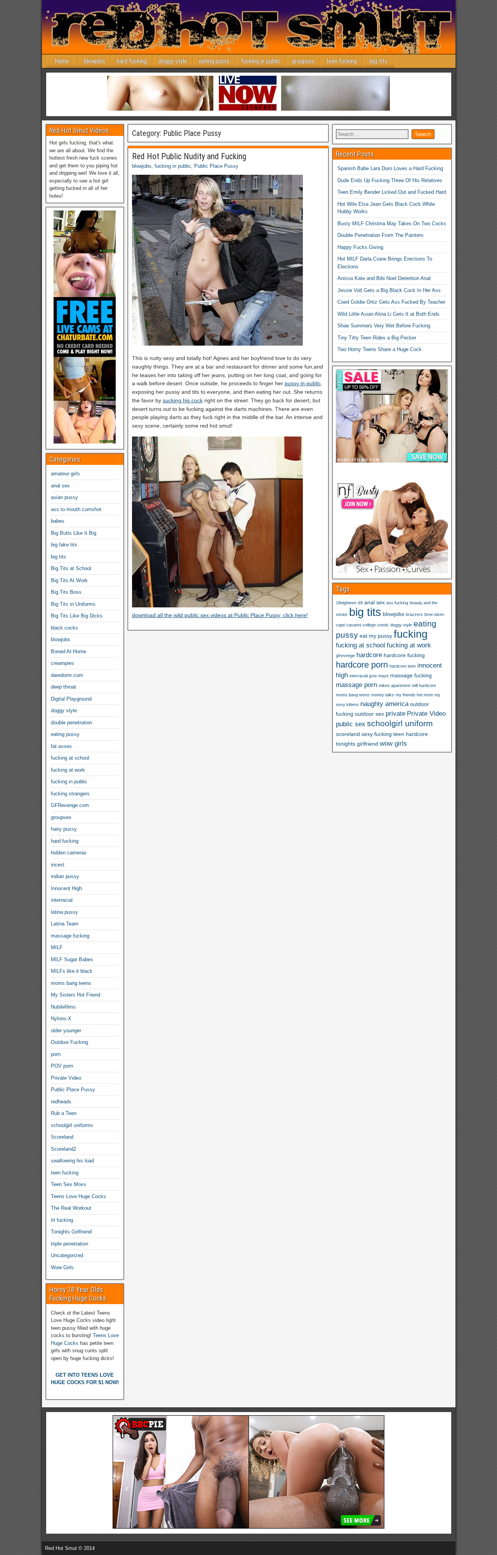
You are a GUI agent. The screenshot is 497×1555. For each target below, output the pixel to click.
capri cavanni (348, 625)
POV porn (62, 1066)
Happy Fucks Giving (360, 247)
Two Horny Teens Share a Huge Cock (379, 349)
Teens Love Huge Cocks (78, 1196)
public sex (350, 724)
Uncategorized (67, 1255)
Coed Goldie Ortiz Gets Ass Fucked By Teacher (391, 302)
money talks (382, 694)
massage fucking (70, 936)
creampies (62, 663)
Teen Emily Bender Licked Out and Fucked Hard (391, 192)
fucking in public (260, 61)
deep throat (63, 687)
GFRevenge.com (70, 805)
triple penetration (69, 1244)
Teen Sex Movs (68, 1184)
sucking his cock (183, 400)
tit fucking (62, 1220)
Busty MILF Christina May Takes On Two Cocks (391, 223)
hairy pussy (64, 829)
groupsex (303, 61)
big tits (378, 61)
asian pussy (64, 497)
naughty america (384, 704)
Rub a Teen (63, 1113)
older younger (66, 1030)
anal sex (60, 486)
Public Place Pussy (216, 166)
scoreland (348, 734)
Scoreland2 (63, 1149)
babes (57, 521)
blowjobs (94, 61)
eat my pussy (376, 636)
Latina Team (64, 924)
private (395, 713)
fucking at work (68, 770)
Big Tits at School (71, 568)
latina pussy (64, 912)
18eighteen (346, 602)
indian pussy (65, 876)
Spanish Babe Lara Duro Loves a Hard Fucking (390, 168)
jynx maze (379, 675)
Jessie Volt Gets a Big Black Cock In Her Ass (389, 290)
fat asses (61, 746)
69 (360, 602)
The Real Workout (71, 1208)
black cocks (64, 628)
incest (57, 865)
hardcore (369, 655)
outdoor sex (369, 714)
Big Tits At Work (69, 580)
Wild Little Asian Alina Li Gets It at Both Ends (388, 314)
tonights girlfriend (357, 744)
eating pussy (214, 61)
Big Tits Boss (66, 592)
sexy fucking (376, 734)
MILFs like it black (71, 971)
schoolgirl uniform (400, 723)
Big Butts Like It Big (73, 533)
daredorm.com (67, 675)
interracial (62, 900)
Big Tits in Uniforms (73, 604)
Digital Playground (71, 699)
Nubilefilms (63, 1007)
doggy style (172, 61)
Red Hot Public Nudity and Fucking (189, 156)
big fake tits (64, 545)
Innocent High (66, 888)
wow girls (393, 743)
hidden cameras (69, 853)
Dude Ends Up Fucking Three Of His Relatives (389, 180)
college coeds (376, 625)
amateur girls (65, 474)
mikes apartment (394, 685)
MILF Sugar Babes (72, 959)
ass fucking (397, 602)
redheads (61, 1102)
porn (56, 1054)
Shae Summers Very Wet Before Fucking (383, 326)
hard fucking (132, 61)
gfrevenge (345, 655)
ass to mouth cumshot (76, 509)
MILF (57, 947)
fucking (410, 634)
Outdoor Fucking (69, 1042)
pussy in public (303, 383)
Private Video (66, 1078)
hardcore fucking (404, 655)
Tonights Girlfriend (71, 1232)
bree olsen (434, 614)
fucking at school (70, 758)
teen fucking (341, 61)
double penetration (71, 722)
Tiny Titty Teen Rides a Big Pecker (376, 338)
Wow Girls (62, 1267)
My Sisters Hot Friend (75, 995)
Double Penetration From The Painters (380, 235)
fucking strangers (70, 794)
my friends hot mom (414, 694)
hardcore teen (402, 666)
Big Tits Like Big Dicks (77, 616)
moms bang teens (71, 983)
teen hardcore (410, 734)
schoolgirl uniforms (72, 1125)
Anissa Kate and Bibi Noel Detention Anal (384, 278)
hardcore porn (362, 665)
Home (62, 61)
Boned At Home (68, 651)
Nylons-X (61, 1018)
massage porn (356, 685)
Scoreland (62, 1137)
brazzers (414, 614)
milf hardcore (424, 685)
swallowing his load (72, 1161)
